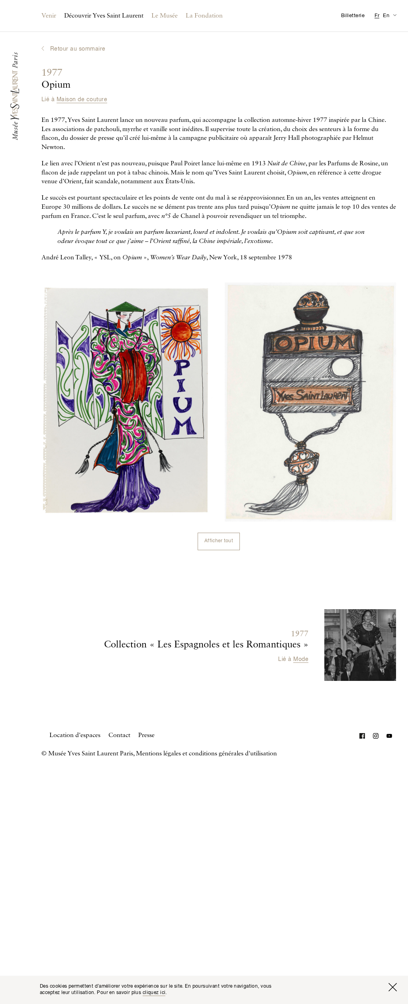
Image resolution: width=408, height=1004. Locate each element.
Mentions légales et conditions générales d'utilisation (206, 754)
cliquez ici (154, 992)
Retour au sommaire (78, 49)
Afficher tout (218, 541)
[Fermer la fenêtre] (392, 987)
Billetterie (353, 15)
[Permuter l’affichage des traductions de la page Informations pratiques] (395, 15)
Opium (56, 79)
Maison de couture (82, 99)
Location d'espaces (74, 735)
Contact (119, 735)
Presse (146, 735)
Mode (300, 659)
